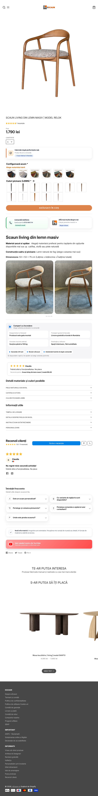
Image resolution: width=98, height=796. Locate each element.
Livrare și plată (10, 711)
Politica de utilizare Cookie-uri (16, 704)
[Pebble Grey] (58, 197)
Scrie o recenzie (56, 443)
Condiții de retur (11, 714)
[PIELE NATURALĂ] (70, 173)
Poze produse (10, 774)
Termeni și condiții (12, 697)
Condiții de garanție (12, 707)
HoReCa (8, 760)
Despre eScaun (11, 694)
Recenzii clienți (10, 777)
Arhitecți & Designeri (13, 754)
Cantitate (10, 138)
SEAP (7, 724)
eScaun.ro (16, 786)
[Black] (11, 187)
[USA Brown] (46, 197)
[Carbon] (23, 187)
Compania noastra (12, 718)
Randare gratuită (11, 757)
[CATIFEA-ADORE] (11, 173)
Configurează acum (17, 165)
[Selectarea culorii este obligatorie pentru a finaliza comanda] (34, 181)
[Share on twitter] (12, 473)
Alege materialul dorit (15, 167)
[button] (11, 123)
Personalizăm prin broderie (15, 764)
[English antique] (11, 197)
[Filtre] (83, 443)
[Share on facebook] (7, 473)
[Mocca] (35, 187)
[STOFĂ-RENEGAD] (35, 173)
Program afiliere (11, 721)
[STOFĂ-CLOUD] (58, 173)
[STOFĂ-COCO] (46, 173)
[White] (23, 197)
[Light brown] (70, 187)
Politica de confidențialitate (15, 701)
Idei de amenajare (12, 770)
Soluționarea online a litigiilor (16, 737)
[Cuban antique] (46, 187)
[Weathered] (81, 187)
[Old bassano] (58, 187)
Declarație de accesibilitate (15, 741)
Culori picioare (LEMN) (20, 180)
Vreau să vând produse (14, 750)
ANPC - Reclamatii (12, 734)
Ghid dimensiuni (11, 767)
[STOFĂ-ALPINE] (23, 173)
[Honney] (35, 197)
